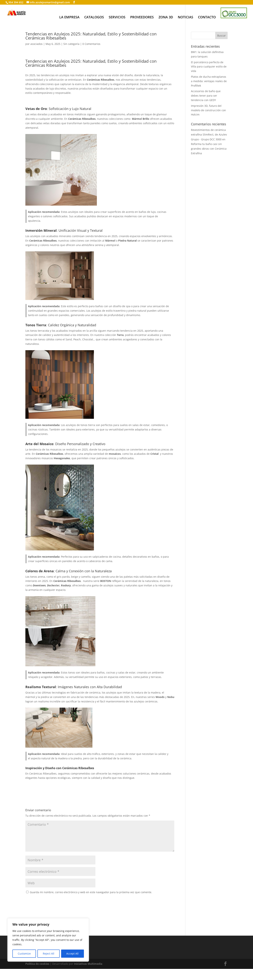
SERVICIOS (117, 17)
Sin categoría (71, 44)
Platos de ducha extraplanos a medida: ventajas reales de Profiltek (209, 81)
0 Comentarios (91, 44)
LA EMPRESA (69, 17)
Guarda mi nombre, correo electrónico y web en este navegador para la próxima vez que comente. (91, 892)
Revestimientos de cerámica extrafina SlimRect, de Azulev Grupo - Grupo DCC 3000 (209, 134)
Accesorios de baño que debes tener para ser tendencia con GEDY (206, 95)
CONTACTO (207, 17)
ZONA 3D (166, 17)
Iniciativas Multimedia (88, 963)
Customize (24, 953)
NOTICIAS (185, 17)
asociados (36, 44)
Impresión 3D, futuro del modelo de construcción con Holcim (208, 110)
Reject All (48, 953)
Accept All (72, 953)
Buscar (221, 35)
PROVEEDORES (142, 17)
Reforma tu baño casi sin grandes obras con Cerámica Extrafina (209, 148)
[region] (48, 940)
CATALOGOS (94, 17)
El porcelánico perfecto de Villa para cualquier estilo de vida (209, 66)
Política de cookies (37, 963)
